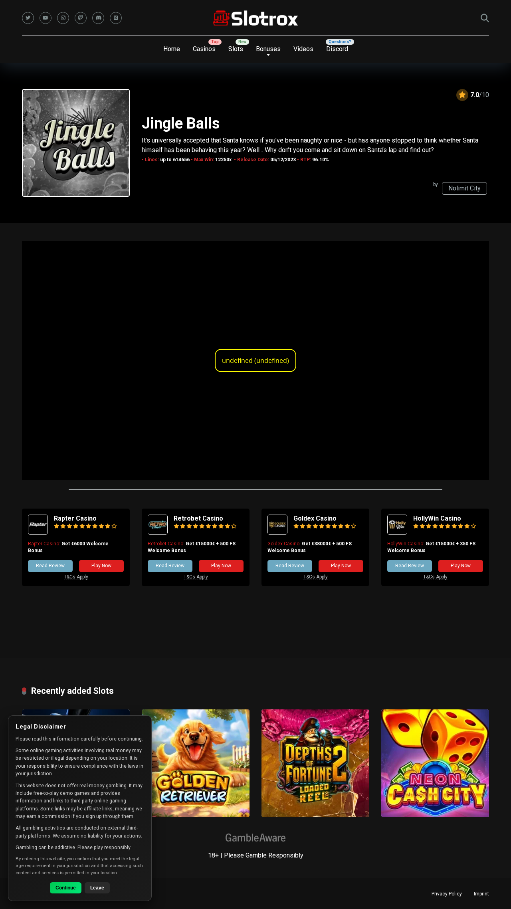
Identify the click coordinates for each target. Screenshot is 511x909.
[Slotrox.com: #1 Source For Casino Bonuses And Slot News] (255, 18)
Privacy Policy (447, 894)
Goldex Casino (315, 518)
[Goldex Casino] (277, 532)
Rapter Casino (75, 518)
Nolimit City (464, 188)
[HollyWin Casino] (397, 532)
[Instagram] (63, 18)
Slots (235, 49)
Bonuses (268, 49)
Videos (303, 49)
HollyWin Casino (437, 518)
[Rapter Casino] (38, 532)
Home (171, 49)
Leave (97, 888)
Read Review (50, 565)
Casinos (204, 49)
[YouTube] (45, 18)
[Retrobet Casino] (158, 532)
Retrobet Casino (198, 518)
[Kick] (116, 18)
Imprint (481, 894)
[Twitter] (28, 18)
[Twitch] (81, 18)
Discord (337, 49)
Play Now (101, 565)
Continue (65, 888)
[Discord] (98, 18)
